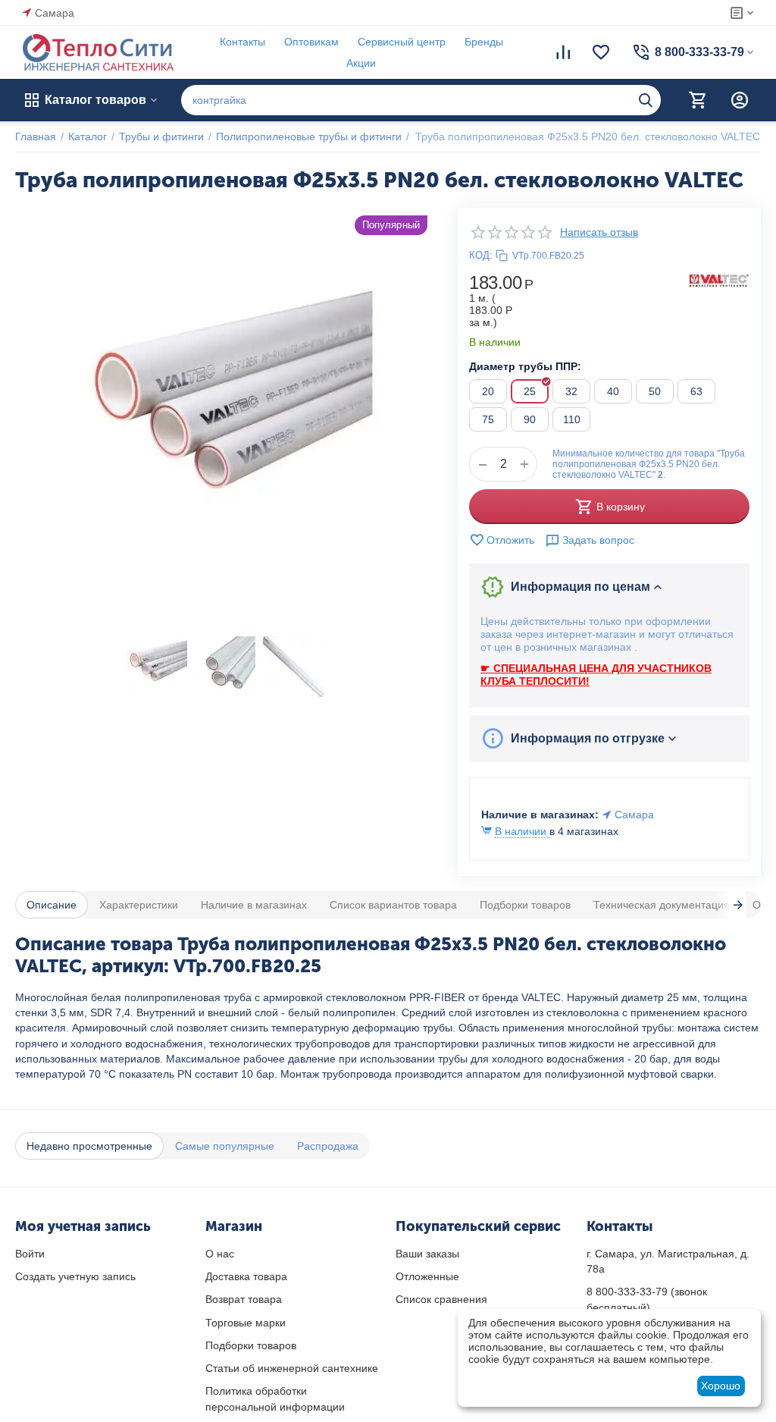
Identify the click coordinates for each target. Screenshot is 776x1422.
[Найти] (645, 100)
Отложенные (427, 1276)
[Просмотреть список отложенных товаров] (601, 52)
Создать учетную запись (75, 1276)
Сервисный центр (402, 42)
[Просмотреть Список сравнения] (563, 52)
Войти (30, 1254)
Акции (361, 63)
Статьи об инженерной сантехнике (291, 1368)
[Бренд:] (719, 280)
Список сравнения (441, 1299)
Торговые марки (245, 1323)
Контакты (242, 42)
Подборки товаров (250, 1345)
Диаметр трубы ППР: (525, 366)
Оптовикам (311, 42)
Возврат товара (243, 1299)
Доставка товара (246, 1276)
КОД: (481, 255)
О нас (219, 1254)
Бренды (484, 42)
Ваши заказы (427, 1254)
